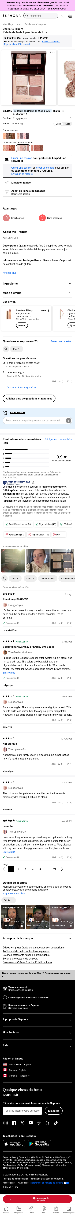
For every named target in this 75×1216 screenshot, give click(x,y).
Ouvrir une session (21, 167)
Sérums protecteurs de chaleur (20, 958)
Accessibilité (9, 1182)
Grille (58, 123)
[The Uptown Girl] (23, 136)
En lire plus (9, 672)
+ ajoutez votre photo (14, 893)
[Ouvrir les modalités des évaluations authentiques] (33, 482)
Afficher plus (9, 272)
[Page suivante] (62, 869)
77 (54, 869)
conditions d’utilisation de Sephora (47, 1178)
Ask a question (30, 37)
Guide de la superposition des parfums (43, 947)
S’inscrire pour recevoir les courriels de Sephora (31, 1103)
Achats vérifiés (48, 578)
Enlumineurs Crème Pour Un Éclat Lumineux (27, 962)
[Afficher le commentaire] (13, 560)
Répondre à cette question (21, 387)
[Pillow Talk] (9, 148)
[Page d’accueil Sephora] (11, 15)
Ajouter (22, 325)
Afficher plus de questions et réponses (29, 398)
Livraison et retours (22, 173)
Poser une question (61, 341)
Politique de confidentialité (15, 1178)
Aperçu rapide (7, 318)
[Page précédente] (4, 869)
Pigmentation (10, 43)
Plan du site (23, 1182)
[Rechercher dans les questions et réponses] (6, 349)
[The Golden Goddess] (9, 136)
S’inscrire (53, 1110)
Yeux (19, 23)
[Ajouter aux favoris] (70, 118)
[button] (62, 111)
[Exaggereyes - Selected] (23, 148)
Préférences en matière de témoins (46, 1182)
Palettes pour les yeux (35, 23)
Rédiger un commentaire (58, 439)
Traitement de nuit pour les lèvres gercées (26, 951)
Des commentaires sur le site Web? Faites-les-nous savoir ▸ (36, 974)
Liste (67, 123)
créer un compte (45, 167)
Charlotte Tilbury (13, 29)
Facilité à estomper (51, 41)
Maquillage (8, 23)
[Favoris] (63, 15)
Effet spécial (24, 43)
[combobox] (40, 15)
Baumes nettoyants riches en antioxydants (26, 955)
